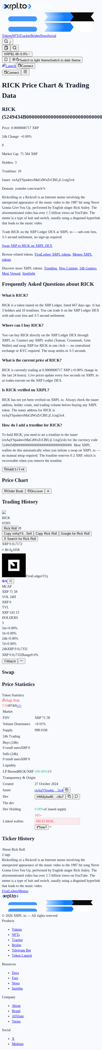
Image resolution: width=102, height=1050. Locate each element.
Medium (18, 1044)
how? (43, 827)
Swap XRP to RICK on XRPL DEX (27, 246)
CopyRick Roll (46, 533)
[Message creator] (76, 796)
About (16, 1006)
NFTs (16, 36)
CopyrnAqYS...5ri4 (18, 533)
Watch (11, 661)
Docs (15, 973)
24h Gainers (87, 268)
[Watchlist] (6, 60)
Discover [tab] (36, 491)
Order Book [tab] (15, 491)
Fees (15, 978)
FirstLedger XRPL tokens (53, 254)
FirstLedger (10, 891)
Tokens (7, 36)
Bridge (35, 36)
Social (52, 36)
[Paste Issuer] (6, 48)
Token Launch (22, 955)
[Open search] (14, 48)
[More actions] (21, 661)
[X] (6, 581)
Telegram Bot (21, 950)
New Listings (68, 268)
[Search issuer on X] (10, 581)
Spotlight (28, 273)
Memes (23, 891)
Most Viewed (11, 273)
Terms (16, 1021)
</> (19, 706)
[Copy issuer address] (66, 790)
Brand (16, 1011)
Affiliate (18, 1016)
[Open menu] (25, 72)
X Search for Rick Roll (20, 539)
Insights (17, 988)
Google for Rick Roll (75, 533)
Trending (50, 268)
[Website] (3, 581)
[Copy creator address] (69, 796)
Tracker (25, 36)
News (44, 36)
